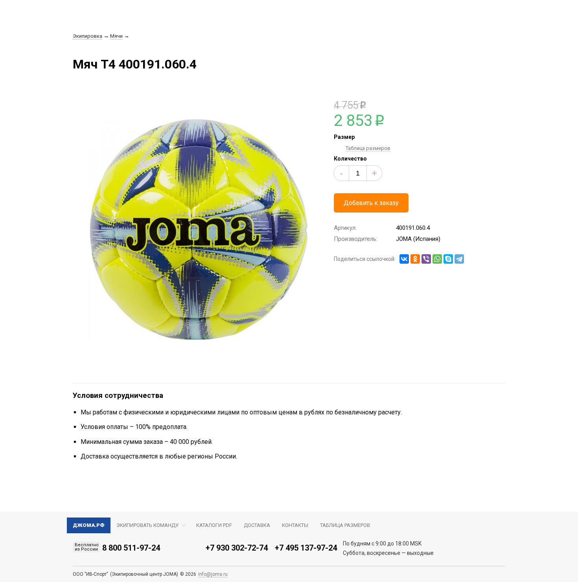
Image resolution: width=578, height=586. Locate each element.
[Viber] (426, 259)
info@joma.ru (213, 574)
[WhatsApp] (437, 259)
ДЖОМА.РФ (89, 525)
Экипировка (87, 36)
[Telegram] (459, 259)
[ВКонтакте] (404, 259)
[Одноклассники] (415, 259)
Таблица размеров (368, 148)
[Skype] (448, 259)
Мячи (116, 36)
